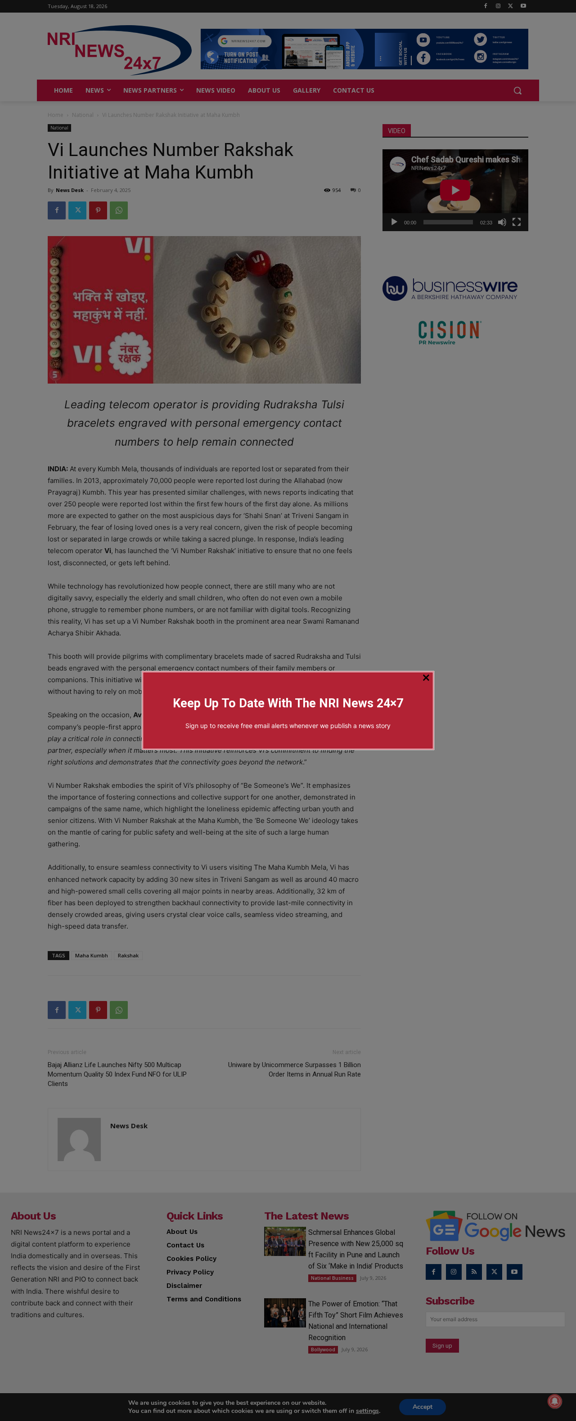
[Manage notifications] (555, 1401)
